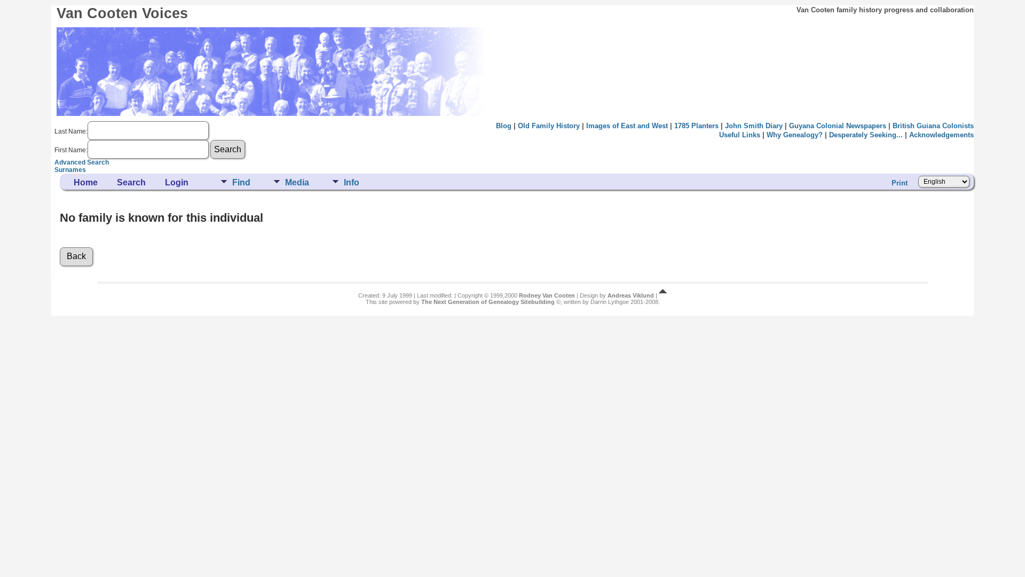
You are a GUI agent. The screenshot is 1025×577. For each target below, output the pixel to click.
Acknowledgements (941, 135)
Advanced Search (81, 162)
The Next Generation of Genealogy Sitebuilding (488, 302)
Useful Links (739, 135)
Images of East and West (627, 126)
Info (351, 182)
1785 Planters (696, 126)
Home (86, 182)
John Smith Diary (754, 126)
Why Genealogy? (795, 135)
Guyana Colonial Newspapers (837, 126)
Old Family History (549, 126)
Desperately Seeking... (866, 135)
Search (131, 182)
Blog (503, 126)
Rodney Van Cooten (547, 295)
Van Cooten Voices (122, 13)
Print (900, 183)
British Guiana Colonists (933, 126)
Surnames (70, 170)
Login (176, 182)
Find (241, 182)
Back (76, 256)
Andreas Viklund (631, 295)
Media (297, 182)
